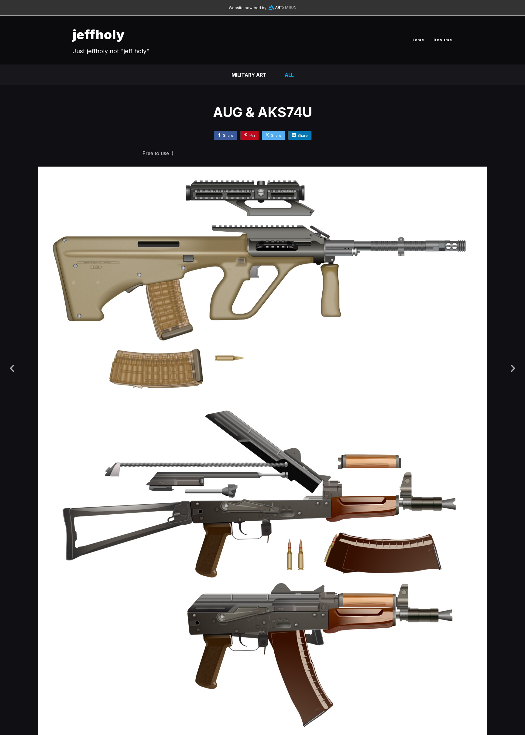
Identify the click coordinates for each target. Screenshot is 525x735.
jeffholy (99, 34)
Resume (443, 39)
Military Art (249, 75)
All (289, 75)
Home (417, 39)
